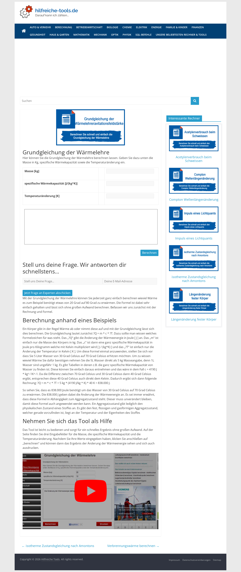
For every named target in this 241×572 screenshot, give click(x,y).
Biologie (112, 27)
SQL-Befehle (143, 34)
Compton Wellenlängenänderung (193, 199)
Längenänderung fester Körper (193, 319)
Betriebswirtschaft (89, 27)
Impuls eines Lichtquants (193, 238)
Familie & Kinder (176, 27)
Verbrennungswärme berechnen (133, 546)
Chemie (127, 27)
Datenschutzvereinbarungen (196, 559)
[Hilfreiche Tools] (24, 31)
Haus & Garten (59, 34)
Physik (127, 34)
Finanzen (198, 27)
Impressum (174, 559)
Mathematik (81, 34)
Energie (156, 27)
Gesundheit (37, 34)
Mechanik (100, 34)
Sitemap (217, 559)
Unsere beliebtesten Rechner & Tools (181, 34)
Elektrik (141, 27)
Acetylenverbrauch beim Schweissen (194, 159)
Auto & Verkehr (40, 27)
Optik (114, 34)
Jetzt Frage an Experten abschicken (47, 293)
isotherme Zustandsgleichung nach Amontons (58, 546)
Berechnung (63, 27)
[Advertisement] (120, 65)
